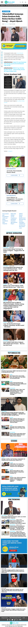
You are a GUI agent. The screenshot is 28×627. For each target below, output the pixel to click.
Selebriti (5, 284)
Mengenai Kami (5, 617)
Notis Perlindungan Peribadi (15, 617)
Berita (11, 476)
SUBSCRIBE (13, 550)
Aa (1, 66)
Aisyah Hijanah (20, 53)
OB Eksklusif (12, 388)
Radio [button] (24, 617)
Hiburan (11, 417)
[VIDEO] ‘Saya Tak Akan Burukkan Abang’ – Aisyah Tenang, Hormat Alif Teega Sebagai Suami (14, 69)
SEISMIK (2, 457)
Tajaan (2, 369)
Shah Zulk (6, 24)
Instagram (10, 151)
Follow (9, 493)
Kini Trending (6, 11)
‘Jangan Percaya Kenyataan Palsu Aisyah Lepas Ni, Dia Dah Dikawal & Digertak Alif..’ (15, 64)
